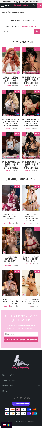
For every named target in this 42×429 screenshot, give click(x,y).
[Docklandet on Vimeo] (24, 399)
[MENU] (1, 5)
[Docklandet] (21, 5)
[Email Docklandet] (13, 399)
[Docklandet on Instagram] (21, 399)
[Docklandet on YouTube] (28, 399)
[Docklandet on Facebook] (17, 399)
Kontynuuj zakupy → (29, 26)
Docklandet (16, 421)
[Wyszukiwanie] (34, 5)
